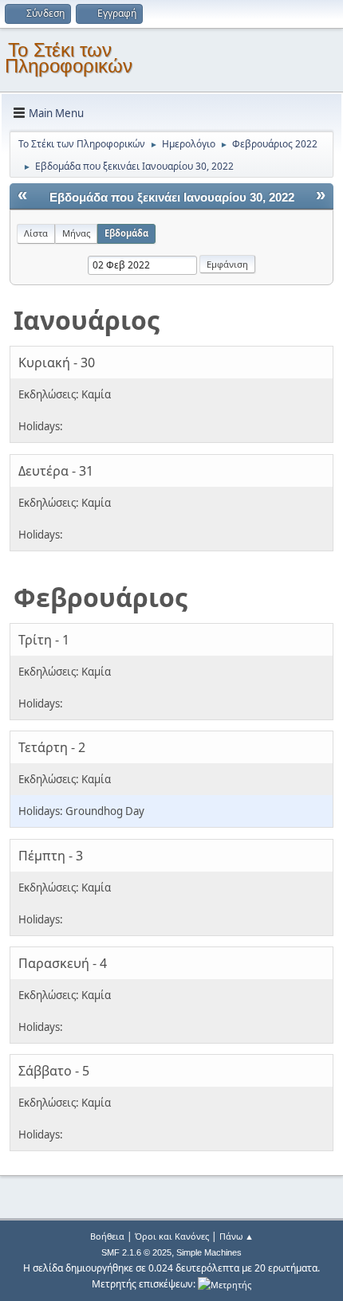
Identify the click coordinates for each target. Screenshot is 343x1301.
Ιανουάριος (87, 320)
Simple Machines (209, 1252)
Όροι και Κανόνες (172, 1236)
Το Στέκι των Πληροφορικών (68, 57)
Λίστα (36, 233)
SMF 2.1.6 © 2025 (136, 1252)
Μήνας (76, 233)
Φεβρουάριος (100, 597)
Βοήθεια (107, 1236)
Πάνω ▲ (236, 1236)
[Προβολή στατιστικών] (224, 1284)
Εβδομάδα (126, 233)
